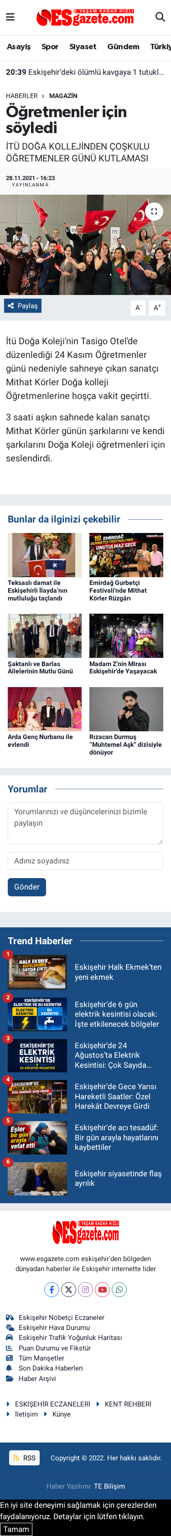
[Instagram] (85, 1289)
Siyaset (83, 47)
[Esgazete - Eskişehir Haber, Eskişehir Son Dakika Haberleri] (85, 17)
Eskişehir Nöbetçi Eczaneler (61, 1318)
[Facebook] (51, 1289)
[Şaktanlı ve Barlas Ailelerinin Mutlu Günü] (45, 635)
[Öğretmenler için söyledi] (85, 245)
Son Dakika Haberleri (51, 1368)
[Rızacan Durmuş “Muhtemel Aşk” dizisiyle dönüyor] (126, 708)
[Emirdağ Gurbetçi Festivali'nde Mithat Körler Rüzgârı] (126, 554)
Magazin (63, 95)
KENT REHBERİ (128, 1404)
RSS (28, 1458)
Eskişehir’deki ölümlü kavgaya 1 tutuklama (86, 72)
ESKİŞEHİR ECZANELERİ (52, 1404)
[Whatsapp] (119, 1289)
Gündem (123, 47)
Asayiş (19, 47)
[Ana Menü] (10, 17)
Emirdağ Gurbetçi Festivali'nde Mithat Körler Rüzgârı (118, 590)
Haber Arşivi (37, 1379)
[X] (68, 1289)
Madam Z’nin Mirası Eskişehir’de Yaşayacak (123, 667)
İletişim (26, 1414)
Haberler (22, 95)
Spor (50, 47)
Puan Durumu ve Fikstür (55, 1348)
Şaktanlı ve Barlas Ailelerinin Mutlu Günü (40, 667)
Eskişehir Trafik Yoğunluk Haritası (70, 1338)
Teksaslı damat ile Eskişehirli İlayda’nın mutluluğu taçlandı (37, 590)
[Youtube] (102, 1289)
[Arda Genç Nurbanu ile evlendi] (45, 708)
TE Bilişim (109, 1486)
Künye (61, 1414)
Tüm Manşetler (41, 1358)
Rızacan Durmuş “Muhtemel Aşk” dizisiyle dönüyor (125, 744)
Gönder (27, 886)
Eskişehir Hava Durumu (54, 1328)
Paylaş (28, 306)
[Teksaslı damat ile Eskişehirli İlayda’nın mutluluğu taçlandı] (45, 554)
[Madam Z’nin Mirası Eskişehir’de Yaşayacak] (126, 635)
